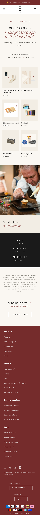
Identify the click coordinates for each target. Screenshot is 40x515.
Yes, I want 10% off (13, 258)
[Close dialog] (38, 249)
